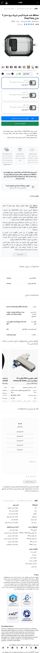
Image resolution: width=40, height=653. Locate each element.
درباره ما (34, 555)
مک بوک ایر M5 (32, 536)
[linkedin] (12, 648)
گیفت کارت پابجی (13, 542)
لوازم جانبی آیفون (13, 508)
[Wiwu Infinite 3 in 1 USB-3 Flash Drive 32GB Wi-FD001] (24, 363)
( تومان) (20, 118)
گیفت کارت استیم (13, 536)
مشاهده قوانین (7, 164)
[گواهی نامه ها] (27, 599)
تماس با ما (34, 552)
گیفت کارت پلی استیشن (11, 533)
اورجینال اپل (14, 519)
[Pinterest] (8, 648)
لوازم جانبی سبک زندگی (11, 522)
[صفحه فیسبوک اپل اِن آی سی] (26, 648)
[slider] (29, 24)
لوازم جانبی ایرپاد (9, 9)
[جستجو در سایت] (2, 2)
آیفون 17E (34, 530)
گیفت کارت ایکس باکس (11, 539)
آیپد (35, 511)
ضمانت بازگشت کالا (31, 564)
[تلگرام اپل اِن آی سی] (36, 648)
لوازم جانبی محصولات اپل (24, 9)
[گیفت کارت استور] (27, 615)
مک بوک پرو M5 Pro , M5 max (28, 533)
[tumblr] (17, 648)
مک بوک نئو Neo (32, 539)
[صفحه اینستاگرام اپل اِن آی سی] (31, 648)
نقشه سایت (33, 558)
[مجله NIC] (13, 615)
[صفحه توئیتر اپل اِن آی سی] (22, 648)
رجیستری (34, 567)
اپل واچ (35, 517)
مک (36, 508)
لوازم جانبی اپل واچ (12, 517)
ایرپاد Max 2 (33, 544)
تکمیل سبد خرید (20, 123)
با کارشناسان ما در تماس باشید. (17, 188)
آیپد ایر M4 (33, 542)
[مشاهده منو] (37, 2)
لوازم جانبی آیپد (13, 514)
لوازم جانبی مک (13, 511)
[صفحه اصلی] (20, 2)
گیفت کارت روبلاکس (12, 544)
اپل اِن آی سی (37, 9)
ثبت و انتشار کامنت (30, 482)
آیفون (35, 514)
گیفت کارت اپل (13, 530)
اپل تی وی (34, 519)
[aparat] (3, 648)
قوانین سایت (33, 561)
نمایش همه (20, 254)
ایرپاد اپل (34, 522)
